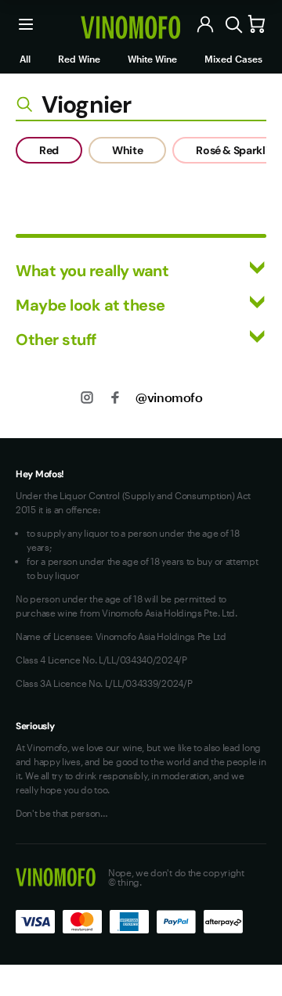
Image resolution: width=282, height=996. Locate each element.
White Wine (152, 58)
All (25, 58)
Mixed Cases (233, 58)
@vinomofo (169, 397)
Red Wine (79, 58)
